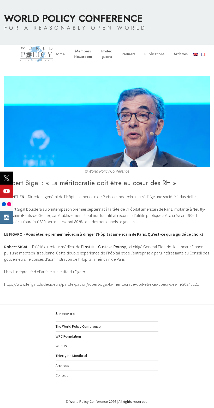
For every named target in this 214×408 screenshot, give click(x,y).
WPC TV (61, 346)
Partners (128, 54)
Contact (62, 375)
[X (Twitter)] (6, 178)
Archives (181, 54)
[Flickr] (6, 204)
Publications (154, 54)
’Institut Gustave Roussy (104, 246)
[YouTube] (6, 191)
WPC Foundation (68, 336)
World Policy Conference (73, 18)
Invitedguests (106, 53)
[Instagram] (6, 217)
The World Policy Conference (78, 326)
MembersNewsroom (83, 53)
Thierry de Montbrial (71, 355)
